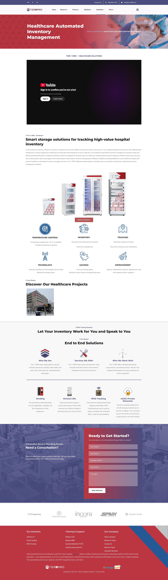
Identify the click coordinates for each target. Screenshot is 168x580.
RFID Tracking (98, 399)
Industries (97, 32)
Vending (40, 399)
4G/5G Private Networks (128, 400)
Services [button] (75, 10)
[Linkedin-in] (37, 2)
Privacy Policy (100, 572)
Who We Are (45, 360)
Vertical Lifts (69, 399)
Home (54, 10)
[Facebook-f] (33, 2)
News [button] (111, 10)
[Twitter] (28, 2)
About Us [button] (63, 10)
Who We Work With (123, 360)
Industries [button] (99, 10)
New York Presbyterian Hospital (40, 299)
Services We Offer (84, 360)
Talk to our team (82, 161)
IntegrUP (76, 554)
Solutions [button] (87, 10)
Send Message (97, 490)
